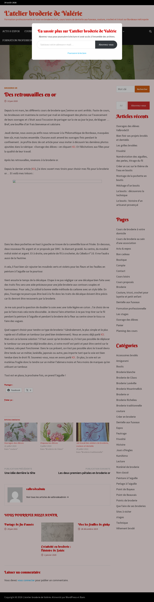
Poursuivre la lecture (77, 53)
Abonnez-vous (106, 44)
